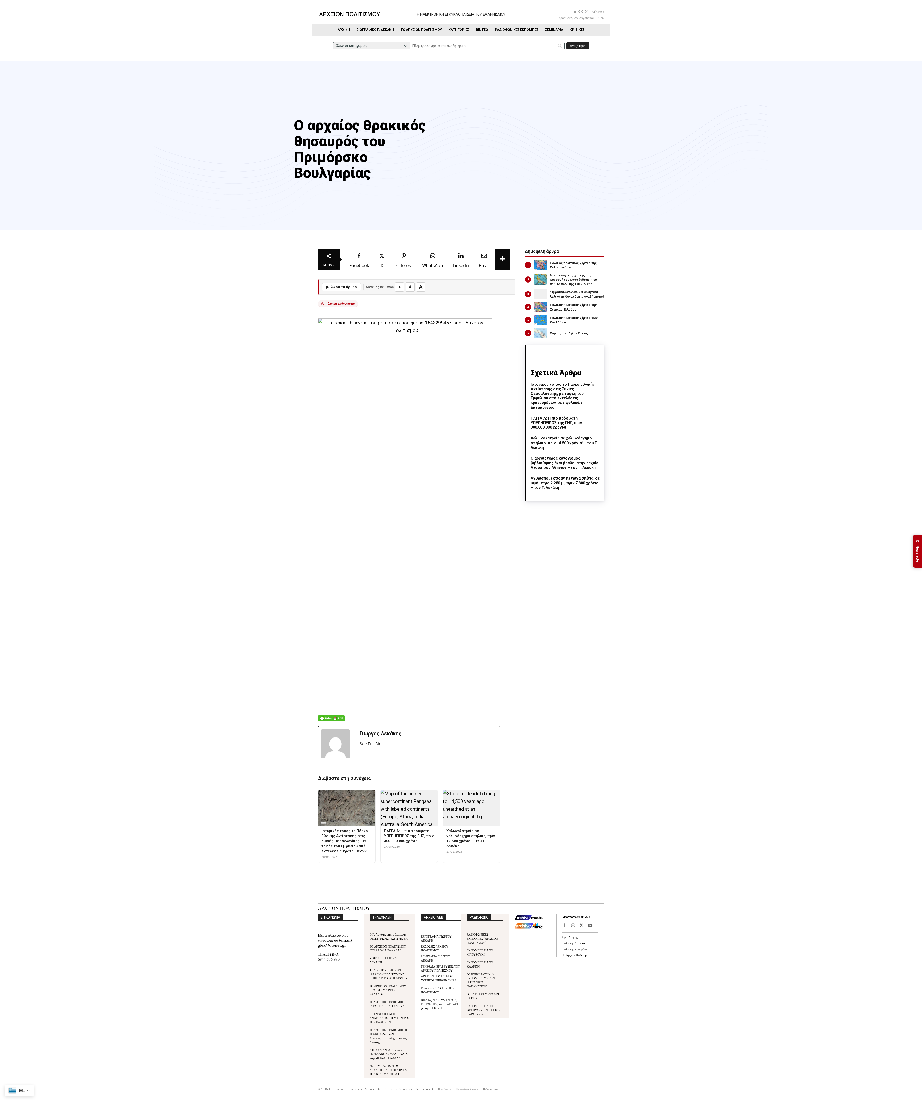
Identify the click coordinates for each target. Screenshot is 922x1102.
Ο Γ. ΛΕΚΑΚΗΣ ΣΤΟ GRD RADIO (483, 996)
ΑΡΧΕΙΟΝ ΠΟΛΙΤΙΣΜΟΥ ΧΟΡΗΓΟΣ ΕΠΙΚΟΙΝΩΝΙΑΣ (438, 978)
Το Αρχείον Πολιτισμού (575, 955)
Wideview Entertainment (418, 1088)
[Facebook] (564, 925)
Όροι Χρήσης (570, 937)
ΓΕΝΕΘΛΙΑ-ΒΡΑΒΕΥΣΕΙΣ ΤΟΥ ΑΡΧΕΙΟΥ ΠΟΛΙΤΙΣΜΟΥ (440, 968)
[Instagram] (573, 925)
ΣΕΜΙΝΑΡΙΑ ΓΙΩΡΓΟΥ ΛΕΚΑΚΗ (435, 958)
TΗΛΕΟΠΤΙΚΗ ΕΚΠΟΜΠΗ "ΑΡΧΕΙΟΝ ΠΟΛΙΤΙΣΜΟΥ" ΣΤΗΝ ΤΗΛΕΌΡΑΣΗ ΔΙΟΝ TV (389, 974)
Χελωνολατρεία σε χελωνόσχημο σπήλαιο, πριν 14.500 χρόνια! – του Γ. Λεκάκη (564, 443)
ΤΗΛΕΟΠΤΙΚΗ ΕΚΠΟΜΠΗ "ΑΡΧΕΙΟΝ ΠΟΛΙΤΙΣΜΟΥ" (387, 1004)
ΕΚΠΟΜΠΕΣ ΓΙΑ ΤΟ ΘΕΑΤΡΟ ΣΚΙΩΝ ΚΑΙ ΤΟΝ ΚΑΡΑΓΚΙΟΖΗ (484, 1010)
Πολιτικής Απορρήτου (575, 949)
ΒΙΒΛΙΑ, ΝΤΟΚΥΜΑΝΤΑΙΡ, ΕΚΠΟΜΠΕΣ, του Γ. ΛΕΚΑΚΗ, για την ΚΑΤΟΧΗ (440, 1004)
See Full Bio (370, 743)
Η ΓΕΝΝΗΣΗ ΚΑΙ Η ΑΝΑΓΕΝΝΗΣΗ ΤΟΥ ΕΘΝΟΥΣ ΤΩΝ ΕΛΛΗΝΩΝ (389, 1018)
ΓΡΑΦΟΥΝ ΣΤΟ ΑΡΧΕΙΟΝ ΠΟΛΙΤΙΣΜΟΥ (438, 990)
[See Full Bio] (384, 744)
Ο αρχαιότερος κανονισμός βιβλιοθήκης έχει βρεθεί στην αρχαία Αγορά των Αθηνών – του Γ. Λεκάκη (564, 463)
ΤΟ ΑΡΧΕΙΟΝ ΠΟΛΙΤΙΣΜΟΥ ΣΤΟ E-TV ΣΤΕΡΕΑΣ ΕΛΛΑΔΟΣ (388, 990)
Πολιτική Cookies (573, 943)
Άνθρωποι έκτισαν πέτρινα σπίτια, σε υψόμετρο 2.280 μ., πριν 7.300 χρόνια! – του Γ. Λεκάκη (565, 483)
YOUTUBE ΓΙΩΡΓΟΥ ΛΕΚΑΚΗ (383, 960)
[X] (581, 925)
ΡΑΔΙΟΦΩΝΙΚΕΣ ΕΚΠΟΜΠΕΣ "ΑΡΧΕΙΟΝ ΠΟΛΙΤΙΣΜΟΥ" (482, 938)
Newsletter (918, 551)
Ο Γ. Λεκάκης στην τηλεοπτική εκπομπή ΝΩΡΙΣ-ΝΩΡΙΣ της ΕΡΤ (389, 936)
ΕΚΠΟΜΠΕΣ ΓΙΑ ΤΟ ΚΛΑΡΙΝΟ (480, 964)
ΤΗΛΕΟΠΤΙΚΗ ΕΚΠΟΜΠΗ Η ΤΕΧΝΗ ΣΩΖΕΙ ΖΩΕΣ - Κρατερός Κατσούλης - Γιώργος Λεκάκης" (388, 1036)
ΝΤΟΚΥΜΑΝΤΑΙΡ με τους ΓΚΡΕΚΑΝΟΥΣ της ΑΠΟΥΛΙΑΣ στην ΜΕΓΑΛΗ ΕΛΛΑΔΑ (389, 1054)
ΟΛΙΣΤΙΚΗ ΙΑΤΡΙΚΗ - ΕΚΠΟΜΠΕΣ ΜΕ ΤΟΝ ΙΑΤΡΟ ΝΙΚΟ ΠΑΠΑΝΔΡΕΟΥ (481, 980)
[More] (502, 259)
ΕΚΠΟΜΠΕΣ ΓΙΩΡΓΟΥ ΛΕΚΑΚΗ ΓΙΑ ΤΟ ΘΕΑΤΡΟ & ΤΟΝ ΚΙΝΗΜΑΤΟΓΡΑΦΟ (388, 1070)
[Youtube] (590, 925)
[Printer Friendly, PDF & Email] (331, 720)
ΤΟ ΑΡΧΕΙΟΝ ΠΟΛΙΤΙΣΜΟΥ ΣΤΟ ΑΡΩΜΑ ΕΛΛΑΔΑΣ (388, 948)
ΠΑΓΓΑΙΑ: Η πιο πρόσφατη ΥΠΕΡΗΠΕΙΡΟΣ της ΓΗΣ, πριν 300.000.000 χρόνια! (556, 423)
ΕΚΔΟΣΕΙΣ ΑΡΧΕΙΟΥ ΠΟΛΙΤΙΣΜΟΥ (434, 948)
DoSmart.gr (376, 1088)
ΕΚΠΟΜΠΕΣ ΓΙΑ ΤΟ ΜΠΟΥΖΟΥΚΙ (480, 952)
